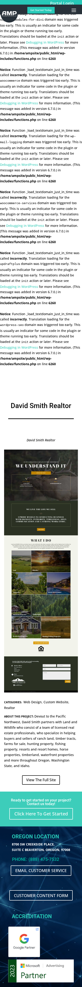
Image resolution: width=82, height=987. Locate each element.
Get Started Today (41, 10)
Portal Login (62, 3)
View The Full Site (41, 779)
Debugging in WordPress (45, 42)
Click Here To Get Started (41, 814)
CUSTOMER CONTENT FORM (41, 895)
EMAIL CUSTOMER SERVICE (41, 870)
